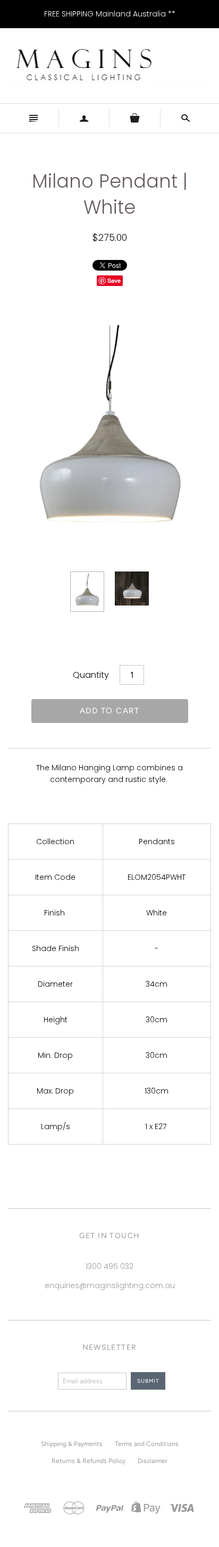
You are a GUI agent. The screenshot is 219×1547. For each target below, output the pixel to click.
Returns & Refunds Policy (88, 1461)
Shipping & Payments (72, 1444)
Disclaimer (152, 1461)
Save (114, 280)
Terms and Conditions (147, 1444)
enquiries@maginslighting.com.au (110, 1285)
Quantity (91, 675)
